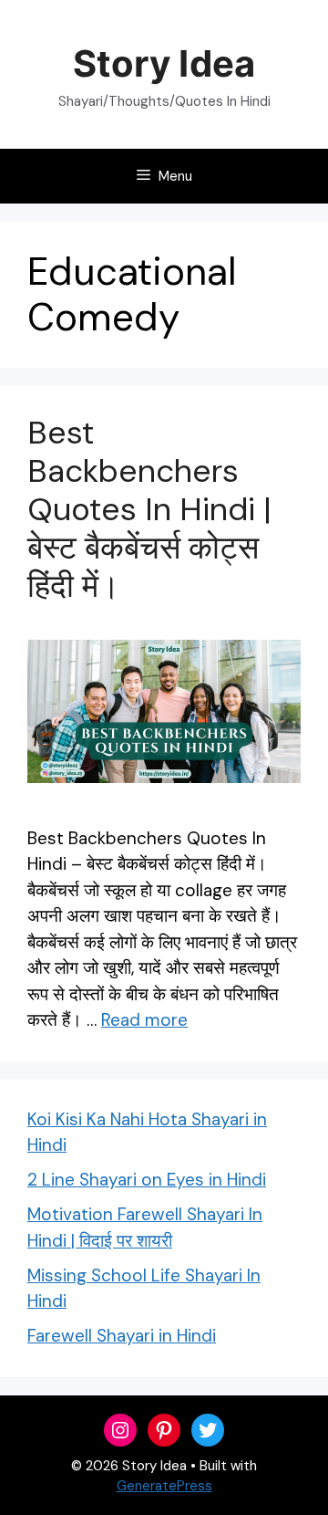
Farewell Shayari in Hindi (121, 1335)
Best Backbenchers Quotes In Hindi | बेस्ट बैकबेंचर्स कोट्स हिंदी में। (149, 509)
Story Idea (163, 63)
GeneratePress (164, 1486)
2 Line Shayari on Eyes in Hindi (146, 1179)
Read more (144, 1019)
